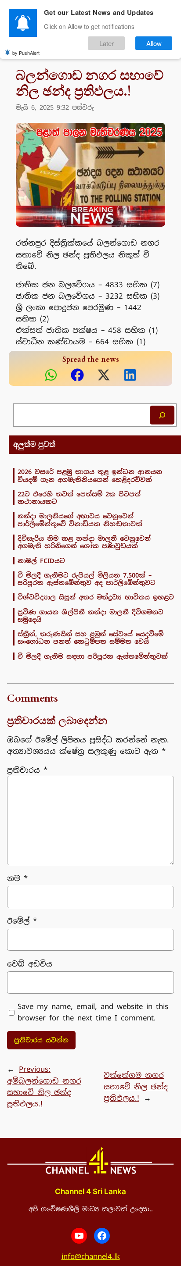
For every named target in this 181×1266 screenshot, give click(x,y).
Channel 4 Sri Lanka (90, 1191)
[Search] (162, 415)
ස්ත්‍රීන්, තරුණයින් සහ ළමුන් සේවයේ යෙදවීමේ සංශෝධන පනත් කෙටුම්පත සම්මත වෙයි (90, 637)
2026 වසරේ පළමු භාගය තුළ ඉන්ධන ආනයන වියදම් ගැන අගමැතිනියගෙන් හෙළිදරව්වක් (90, 475)
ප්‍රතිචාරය (27, 770)
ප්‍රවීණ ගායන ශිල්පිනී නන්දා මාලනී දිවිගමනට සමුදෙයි (90, 616)
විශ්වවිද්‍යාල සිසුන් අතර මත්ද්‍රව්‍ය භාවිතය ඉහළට (96, 597)
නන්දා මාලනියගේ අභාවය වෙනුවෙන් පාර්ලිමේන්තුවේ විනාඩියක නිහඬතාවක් (80, 520)
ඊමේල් (22, 921)
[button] (51, 375)
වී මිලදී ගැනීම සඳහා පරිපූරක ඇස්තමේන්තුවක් (93, 656)
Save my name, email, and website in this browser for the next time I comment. (93, 1012)
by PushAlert (26, 52)
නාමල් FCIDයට (41, 560)
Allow (154, 43)
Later (106, 43)
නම (17, 878)
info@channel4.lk (91, 1256)
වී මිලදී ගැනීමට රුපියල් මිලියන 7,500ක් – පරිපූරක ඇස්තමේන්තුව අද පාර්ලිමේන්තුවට (87, 579)
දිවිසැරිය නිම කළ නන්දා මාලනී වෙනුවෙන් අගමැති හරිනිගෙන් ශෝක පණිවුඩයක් (84, 542)
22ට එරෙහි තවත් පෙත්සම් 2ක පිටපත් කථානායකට (79, 498)
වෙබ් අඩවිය (29, 964)
